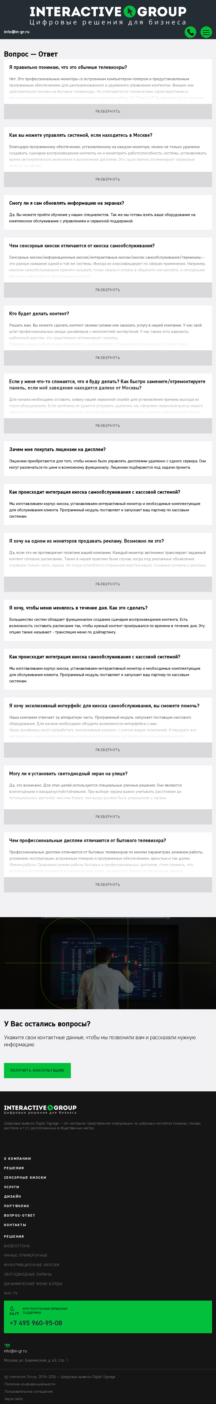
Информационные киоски (31, 1265)
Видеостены (17, 1246)
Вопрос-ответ (20, 1215)
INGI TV (11, 1293)
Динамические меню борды (33, 1284)
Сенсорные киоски (25, 1178)
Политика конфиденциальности (30, 1384)
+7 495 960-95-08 (35, 1323)
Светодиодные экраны (28, 1274)
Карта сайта (14, 1399)
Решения (14, 1168)
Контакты (15, 1225)
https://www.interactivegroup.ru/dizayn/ (141, 344)
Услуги (11, 1187)
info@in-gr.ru (17, 32)
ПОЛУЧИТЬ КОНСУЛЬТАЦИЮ (37, 1070)
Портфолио (17, 1206)
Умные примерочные (26, 1255)
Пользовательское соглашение (29, 1391)
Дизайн (12, 1196)
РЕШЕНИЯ (14, 1236)
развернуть (108, 111)
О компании (17, 1159)
